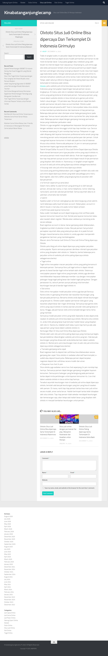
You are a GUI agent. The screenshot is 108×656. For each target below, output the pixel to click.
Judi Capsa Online (9, 613)
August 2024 (8, 577)
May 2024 (7, 584)
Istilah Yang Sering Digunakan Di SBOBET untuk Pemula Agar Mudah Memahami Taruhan (17, 86)
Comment (45, 458)
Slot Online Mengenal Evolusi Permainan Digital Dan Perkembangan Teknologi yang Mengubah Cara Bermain (18, 93)
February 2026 (9, 531)
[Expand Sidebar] (104, 23)
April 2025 (7, 557)
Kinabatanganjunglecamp (27, 12)
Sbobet (22, 3)
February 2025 (9, 562)
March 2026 (8, 529)
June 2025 (7, 552)
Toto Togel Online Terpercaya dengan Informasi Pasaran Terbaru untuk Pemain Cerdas (17, 101)
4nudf (44, 51)
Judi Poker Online (9, 618)
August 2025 (8, 547)
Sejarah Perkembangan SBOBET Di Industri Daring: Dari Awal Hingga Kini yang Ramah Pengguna (18, 71)
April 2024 (7, 587)
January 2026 (8, 534)
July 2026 (7, 519)
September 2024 (9, 574)
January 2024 (8, 595)
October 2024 (8, 572)
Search (6, 53)
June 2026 (7, 521)
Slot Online (58, 3)
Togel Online (69, 3)
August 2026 (8, 516)
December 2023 (9, 597)
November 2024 (9, 569)
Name (44, 472)
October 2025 (8, 542)
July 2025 (7, 549)
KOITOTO (33, 648)
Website (44, 480)
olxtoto (6, 138)
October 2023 (8, 602)
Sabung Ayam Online (10, 3)
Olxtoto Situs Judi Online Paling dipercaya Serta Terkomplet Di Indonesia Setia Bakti (87, 431)
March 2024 (8, 589)
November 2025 (9, 539)
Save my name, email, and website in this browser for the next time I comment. (70, 488)
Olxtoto (43, 86)
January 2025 (8, 564)
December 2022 (9, 605)
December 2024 (9, 567)
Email (72, 472)
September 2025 (9, 544)
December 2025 (9, 537)
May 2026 (7, 524)
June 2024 (7, 582)
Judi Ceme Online (9, 615)
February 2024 (9, 592)
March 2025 (8, 559)
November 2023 (9, 600)
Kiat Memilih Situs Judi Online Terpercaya (17, 114)
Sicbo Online (32, 3)
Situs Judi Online (45, 3)
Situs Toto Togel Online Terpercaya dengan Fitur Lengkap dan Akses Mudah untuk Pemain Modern (18, 78)
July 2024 (7, 579)
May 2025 (7, 554)
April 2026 (7, 526)
